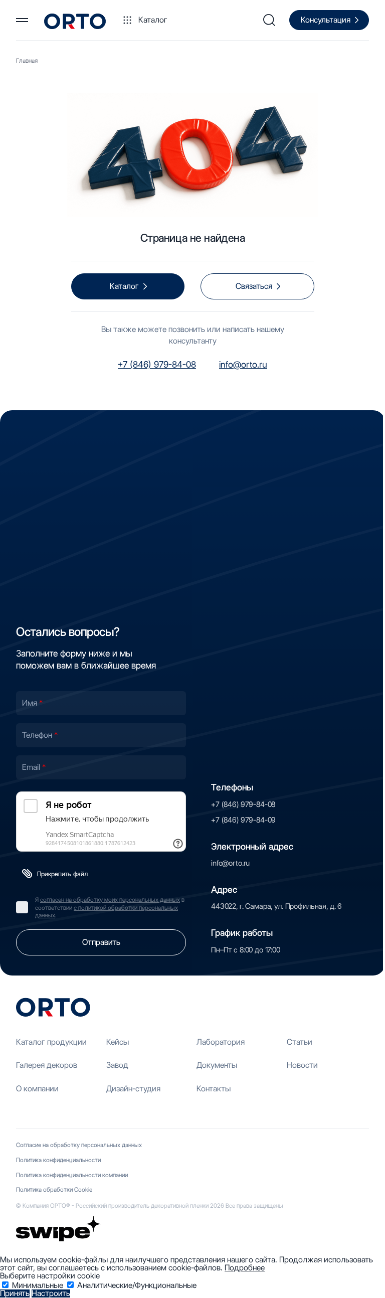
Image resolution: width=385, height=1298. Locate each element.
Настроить (51, 1293)
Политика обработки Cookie (54, 1189)
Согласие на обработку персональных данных (79, 1145)
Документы (217, 1065)
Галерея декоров (46, 1065)
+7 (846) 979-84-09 (243, 820)
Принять (15, 1293)
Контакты (214, 1088)
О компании (37, 1088)
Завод (117, 1065)
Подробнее (245, 1267)
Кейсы (117, 1042)
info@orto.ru (243, 364)
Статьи (299, 1042)
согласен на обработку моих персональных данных (110, 899)
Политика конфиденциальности (58, 1160)
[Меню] (22, 20)
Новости (302, 1065)
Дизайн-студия (133, 1088)
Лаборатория (221, 1042)
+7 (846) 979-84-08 (157, 364)
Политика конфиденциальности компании (72, 1175)
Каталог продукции (51, 1042)
